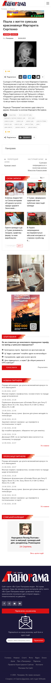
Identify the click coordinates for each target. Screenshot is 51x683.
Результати (43, 367)
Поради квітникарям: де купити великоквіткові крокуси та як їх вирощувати (25, 386)
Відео (37, 658)
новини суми (30, 121)
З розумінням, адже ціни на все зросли (20, 357)
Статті (24, 658)
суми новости (8, 127)
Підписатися (38, 640)
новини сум (19, 121)
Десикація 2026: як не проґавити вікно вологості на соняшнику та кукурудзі (22, 438)
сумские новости (20, 127)
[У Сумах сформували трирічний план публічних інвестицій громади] (36, 188)
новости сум (8, 124)
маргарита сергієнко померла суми (14, 118)
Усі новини (45, 446)
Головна (8, 658)
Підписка (36, 661)
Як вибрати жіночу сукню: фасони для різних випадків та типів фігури (25, 414)
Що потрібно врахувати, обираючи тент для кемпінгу (23, 430)
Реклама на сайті (25, 668)
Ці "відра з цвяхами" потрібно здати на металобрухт (25, 353)
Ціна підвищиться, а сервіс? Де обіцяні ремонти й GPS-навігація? (23, 361)
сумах (38, 124)
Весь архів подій (37, 553)
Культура (14, 34)
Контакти (39, 665)
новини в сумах (8, 121)
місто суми (31, 118)
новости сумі (18, 124)
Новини (6, 34)
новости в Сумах (41, 121)
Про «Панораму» (24, 661)
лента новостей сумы (25, 115)
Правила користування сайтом (21, 665)
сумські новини (32, 127)
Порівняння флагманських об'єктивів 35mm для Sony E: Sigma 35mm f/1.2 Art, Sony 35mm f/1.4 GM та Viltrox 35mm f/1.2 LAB (24, 404)
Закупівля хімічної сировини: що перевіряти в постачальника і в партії (20, 423)
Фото (31, 658)
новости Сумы (29, 124)
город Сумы (12, 115)
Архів (13, 661)
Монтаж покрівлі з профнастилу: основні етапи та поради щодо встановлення (25, 395)
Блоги (44, 658)
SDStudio (42, 679)
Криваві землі (10, 166)
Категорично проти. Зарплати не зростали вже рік (24, 350)
